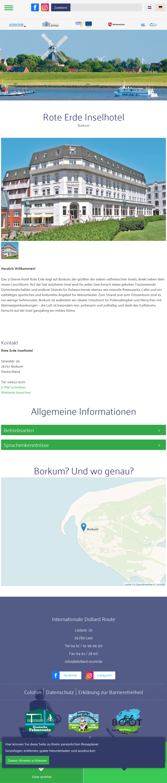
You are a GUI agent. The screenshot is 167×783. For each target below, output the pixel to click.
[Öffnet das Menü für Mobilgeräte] (8, 7)
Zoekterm (60, 7)
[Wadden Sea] (149, 25)
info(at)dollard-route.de (83, 661)
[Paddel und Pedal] (127, 722)
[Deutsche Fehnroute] (40, 722)
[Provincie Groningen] (50, 24)
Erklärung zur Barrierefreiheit (110, 691)
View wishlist (42, 776)
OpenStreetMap (144, 584)
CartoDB (160, 584)
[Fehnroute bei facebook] (35, 7)
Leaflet (128, 584)
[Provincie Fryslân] (17, 25)
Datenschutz (60, 691)
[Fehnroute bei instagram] (45, 7)
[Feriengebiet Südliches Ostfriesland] (83, 722)
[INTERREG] (83, 24)
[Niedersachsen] (116, 24)
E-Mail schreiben (13, 387)
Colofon (32, 691)
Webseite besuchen (16, 392)
